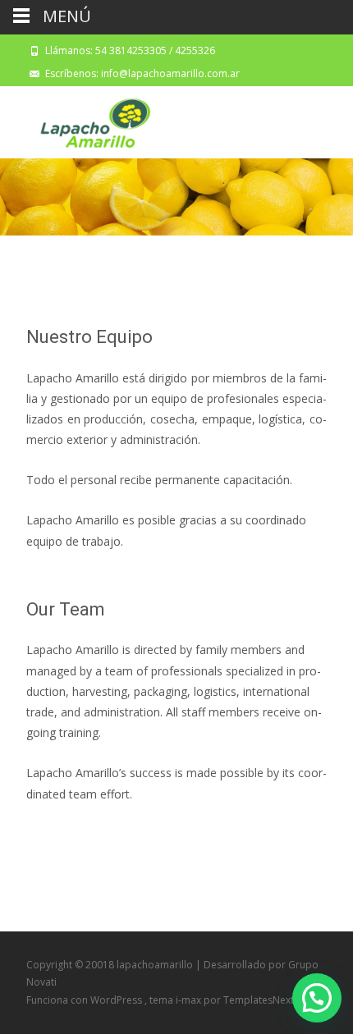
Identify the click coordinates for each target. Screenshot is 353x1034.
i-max (190, 1000)
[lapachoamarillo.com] (93, 119)
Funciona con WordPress (85, 1000)
